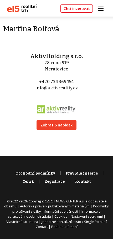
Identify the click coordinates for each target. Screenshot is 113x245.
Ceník (28, 181)
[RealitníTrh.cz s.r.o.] (20, 8)
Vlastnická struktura (22, 221)
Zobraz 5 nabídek (56, 124)
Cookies (60, 216)
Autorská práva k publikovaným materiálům (55, 206)
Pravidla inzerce (82, 173)
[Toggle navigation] (102, 8)
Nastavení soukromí (87, 216)
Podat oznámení (64, 226)
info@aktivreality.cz (56, 87)
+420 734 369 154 (56, 81)
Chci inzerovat (77, 8)
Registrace (54, 181)
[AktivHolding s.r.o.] (56, 106)
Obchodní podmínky (35, 173)
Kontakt (83, 181)
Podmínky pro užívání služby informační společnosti (60, 209)
